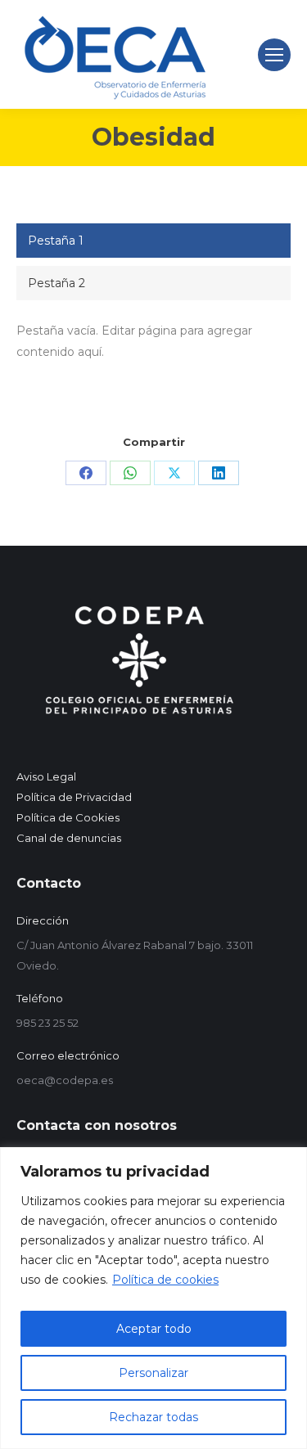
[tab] (153, 240)
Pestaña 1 (56, 240)
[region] (153, 1298)
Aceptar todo (154, 1328)
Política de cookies (165, 1279)
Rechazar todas (153, 1417)
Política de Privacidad (74, 796)
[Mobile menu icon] (274, 54)
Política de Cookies (68, 817)
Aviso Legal (46, 776)
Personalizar (153, 1373)
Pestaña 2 (56, 283)
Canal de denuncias (68, 837)
